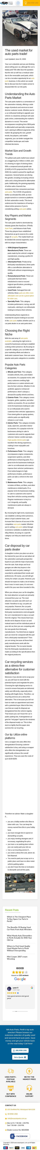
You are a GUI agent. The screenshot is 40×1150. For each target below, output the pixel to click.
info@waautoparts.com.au (17, 1118)
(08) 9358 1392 (32, 3)
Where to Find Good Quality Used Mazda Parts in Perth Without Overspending (18, 948)
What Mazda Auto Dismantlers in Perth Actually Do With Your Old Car (19, 938)
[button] (18, 3)
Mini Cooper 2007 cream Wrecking (17, 958)
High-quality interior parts (17, 440)
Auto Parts (9, 228)
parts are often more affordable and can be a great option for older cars (21, 295)
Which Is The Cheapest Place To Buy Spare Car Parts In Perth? (19, 919)
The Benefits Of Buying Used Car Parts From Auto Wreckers (19, 928)
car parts (14, 237)
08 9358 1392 (13, 1114)
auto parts (8, 192)
